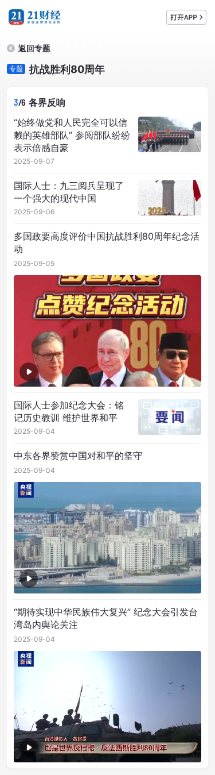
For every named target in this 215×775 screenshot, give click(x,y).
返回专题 (34, 48)
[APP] (186, 17)
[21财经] (34, 17)
